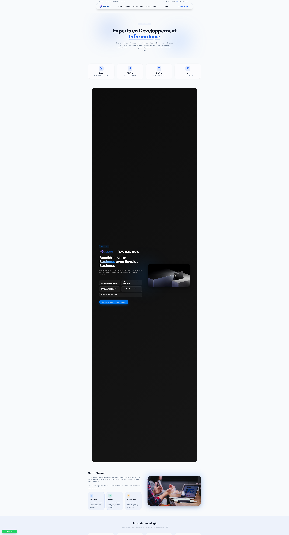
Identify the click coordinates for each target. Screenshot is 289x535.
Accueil (120, 6)
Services (126, 6)
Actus (141, 6)
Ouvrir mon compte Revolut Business (113, 302)
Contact (155, 6)
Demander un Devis (183, 6)
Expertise (135, 6)
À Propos (148, 6)
